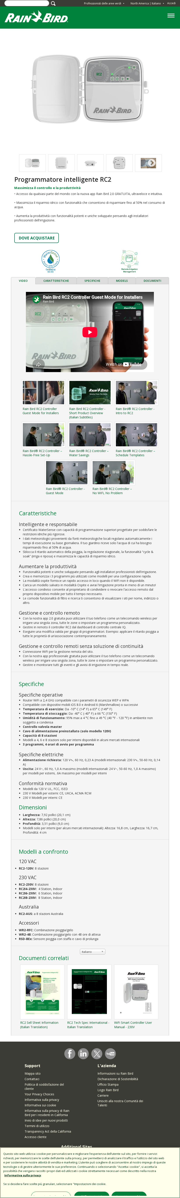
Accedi (171, 3)
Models (122, 281)
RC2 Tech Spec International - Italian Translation (88, 1024)
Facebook (70, 1054)
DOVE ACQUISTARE (37, 238)
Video (23, 281)
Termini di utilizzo (37, 1126)
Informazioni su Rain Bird (115, 1073)
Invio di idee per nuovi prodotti (46, 1120)
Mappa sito (33, 1073)
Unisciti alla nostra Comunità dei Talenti (120, 1103)
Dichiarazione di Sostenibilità (117, 1079)
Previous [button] (28, 163)
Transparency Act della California (48, 1131)
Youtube (110, 1054)
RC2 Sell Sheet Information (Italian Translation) (39, 1024)
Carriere (103, 1095)
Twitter (97, 1054)
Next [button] (152, 163)
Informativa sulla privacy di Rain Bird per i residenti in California (47, 1113)
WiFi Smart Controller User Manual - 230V (133, 1024)
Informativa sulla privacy (42, 1100)
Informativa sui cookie (40, 1105)
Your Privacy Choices (39, 1094)
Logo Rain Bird (108, 1090)
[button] (90, 89)
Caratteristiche (56, 281)
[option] (61, 163)
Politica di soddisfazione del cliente (44, 1086)
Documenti (152, 281)
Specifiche (92, 281)
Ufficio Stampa (108, 1084)
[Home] (40, 17)
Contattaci (32, 1079)
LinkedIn (83, 1053)
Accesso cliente (36, 1137)
